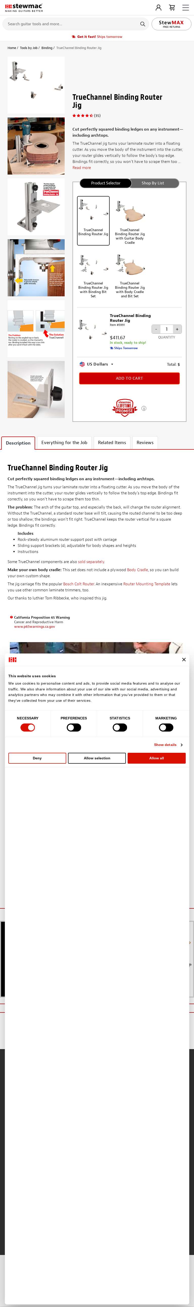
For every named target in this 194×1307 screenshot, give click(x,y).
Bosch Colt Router (78, 584)
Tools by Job (29, 48)
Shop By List (153, 183)
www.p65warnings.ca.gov (34, 626)
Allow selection (97, 758)
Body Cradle (137, 569)
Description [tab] (18, 443)
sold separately (91, 561)
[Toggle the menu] (185, 8)
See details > (144, 407)
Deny (37, 758)
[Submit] (143, 24)
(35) (97, 115)
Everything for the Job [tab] (64, 443)
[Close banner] (184, 659)
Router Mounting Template (146, 584)
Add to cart (129, 378)
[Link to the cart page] (172, 8)
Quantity (166, 337)
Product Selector (105, 183)
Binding (47, 48)
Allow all (156, 758)
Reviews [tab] (145, 443)
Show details (165, 745)
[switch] (74, 727)
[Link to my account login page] (158, 8)
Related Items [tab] (112, 443)
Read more (81, 167)
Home (12, 48)
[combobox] (76, 24)
